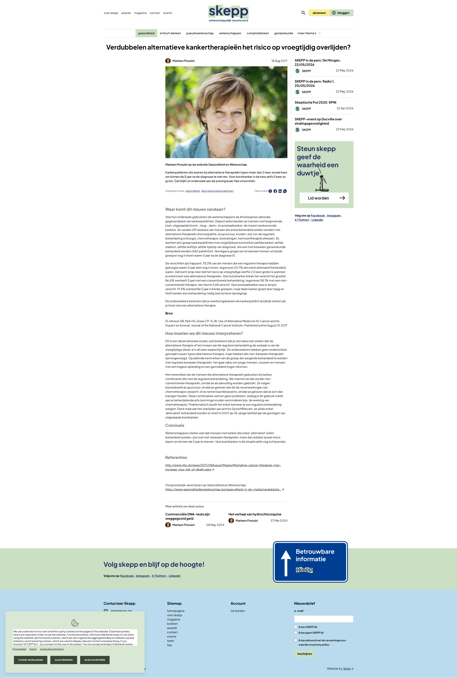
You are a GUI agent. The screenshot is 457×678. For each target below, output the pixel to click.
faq (169, 645)
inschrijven (304, 654)
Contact (155, 12)
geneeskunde (283, 33)
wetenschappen (230, 33)
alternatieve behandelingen (217, 190)
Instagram (334, 215)
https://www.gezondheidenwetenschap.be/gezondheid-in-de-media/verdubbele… (223, 489)
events (167, 12)
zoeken (303, 12)
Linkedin (317, 220)
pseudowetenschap (200, 33)
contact (172, 632)
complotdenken (258, 33)
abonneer (319, 13)
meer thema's (307, 33)
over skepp (174, 615)
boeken (172, 623)
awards (172, 628)
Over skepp (111, 12)
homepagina (175, 611)
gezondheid (146, 33)
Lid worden (318, 197)
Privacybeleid (19, 649)
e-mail (298, 611)
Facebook (318, 215)
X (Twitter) (302, 220)
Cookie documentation (52, 649)
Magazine (140, 12)
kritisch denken (170, 33)
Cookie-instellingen (30, 660)
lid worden (238, 611)
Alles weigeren (64, 660)
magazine (173, 619)
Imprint (33, 649)
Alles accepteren (95, 660)
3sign (347, 668)
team (170, 641)
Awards (126, 12)
